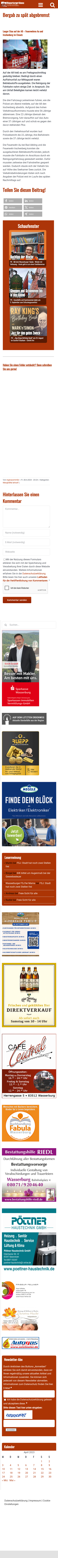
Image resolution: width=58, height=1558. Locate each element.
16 (50, 1469)
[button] (13, 200)
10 (3, 1469)
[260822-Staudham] (28, 307)
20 (26, 1472)
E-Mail (7, 1388)
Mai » (12, 1480)
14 (34, 1469)
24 (3, 1476)
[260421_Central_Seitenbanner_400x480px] (29, 1035)
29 (42, 1476)
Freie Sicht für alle (28, 893)
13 (26, 1469)
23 (50, 1472)
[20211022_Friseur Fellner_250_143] (20, 1281)
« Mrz (5, 1480)
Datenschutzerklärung (31, 1399)
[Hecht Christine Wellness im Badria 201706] (20, 1308)
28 (34, 1476)
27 (26, 1476)
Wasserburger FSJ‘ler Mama (20, 883)
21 (34, 1472)
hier (51, 1384)
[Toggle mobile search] (52, 4)
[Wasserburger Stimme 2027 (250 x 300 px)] (20, 914)
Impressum (35, 1500)
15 (42, 1469)
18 (11, 1472)
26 (19, 1476)
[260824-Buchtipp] (27, 231)
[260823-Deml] (27, 269)
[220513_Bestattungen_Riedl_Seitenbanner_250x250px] (29, 1149)
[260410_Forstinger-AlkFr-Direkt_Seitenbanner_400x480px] (29, 964)
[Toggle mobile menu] (41, 4)
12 (19, 1469)
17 (3, 1472)
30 (50, 1476)
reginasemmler (13, 480)
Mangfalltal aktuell (10, 483)
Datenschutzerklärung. (34, 573)
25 (11, 1476)
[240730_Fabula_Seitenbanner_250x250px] (20, 1106)
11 (11, 1469)
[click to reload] (18, 1414)
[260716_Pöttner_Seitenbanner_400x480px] (29, 1210)
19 (19, 1472)
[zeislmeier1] (20, 1338)
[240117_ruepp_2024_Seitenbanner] (20, 733)
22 (42, 1472)
